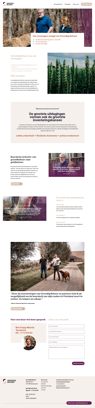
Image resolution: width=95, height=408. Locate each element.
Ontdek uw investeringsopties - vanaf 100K (48, 39)
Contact (43, 389)
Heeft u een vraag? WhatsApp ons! (78, 403)
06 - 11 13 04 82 (34, 390)
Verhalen (68, 4)
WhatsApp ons (86, 4)
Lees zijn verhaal (16, 308)
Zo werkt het (58, 4)
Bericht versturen (78, 363)
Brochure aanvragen (41, 43)
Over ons (76, 4)
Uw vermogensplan (41, 41)
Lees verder (15, 183)
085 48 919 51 (32, 388)
